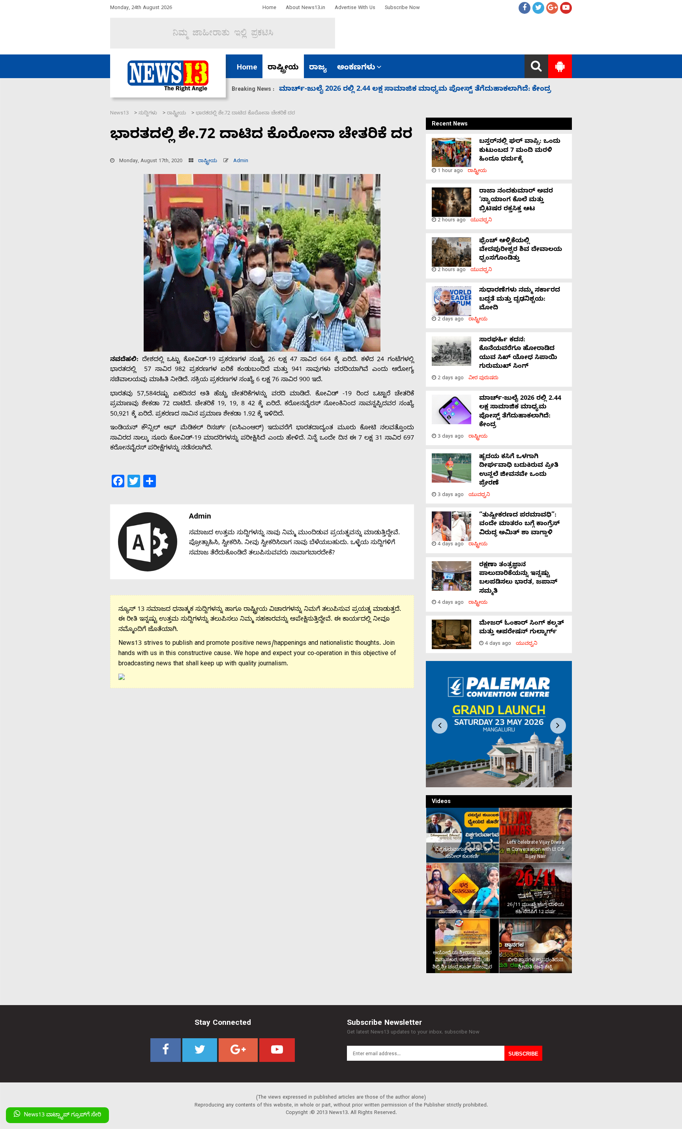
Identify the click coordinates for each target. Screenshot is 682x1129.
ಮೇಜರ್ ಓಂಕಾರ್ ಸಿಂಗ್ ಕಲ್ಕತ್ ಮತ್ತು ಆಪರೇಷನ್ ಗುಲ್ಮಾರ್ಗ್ (521, 628)
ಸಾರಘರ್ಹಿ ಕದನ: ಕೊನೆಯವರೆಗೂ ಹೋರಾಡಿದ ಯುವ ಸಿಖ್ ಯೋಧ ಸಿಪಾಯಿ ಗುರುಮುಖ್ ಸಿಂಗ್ (518, 353)
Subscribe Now (402, 8)
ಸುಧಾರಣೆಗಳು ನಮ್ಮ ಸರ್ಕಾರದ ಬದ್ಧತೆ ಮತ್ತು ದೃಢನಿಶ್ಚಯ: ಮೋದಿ (519, 299)
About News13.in (305, 8)
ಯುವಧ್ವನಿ (481, 220)
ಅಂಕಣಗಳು (356, 68)
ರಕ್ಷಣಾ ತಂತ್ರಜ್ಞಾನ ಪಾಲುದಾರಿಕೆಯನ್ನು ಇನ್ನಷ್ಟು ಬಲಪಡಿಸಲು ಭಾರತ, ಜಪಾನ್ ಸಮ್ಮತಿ (518, 578)
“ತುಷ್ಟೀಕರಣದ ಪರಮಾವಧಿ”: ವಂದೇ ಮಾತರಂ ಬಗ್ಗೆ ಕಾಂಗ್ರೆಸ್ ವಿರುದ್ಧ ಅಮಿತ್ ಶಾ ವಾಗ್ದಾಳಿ (519, 524)
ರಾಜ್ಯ (318, 68)
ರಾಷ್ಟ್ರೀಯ (283, 68)
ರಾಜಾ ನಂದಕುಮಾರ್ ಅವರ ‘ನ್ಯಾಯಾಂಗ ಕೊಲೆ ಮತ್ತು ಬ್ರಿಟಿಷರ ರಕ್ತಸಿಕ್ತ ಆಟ (516, 200)
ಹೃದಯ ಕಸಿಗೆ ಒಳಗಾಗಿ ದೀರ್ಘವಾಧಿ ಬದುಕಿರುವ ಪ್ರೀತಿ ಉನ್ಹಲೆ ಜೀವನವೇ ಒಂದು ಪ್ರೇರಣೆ (409, 90)
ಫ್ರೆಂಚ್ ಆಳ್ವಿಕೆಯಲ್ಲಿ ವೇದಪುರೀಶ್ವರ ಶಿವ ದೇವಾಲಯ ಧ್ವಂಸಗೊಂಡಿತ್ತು (520, 250)
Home (269, 8)
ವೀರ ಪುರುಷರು (483, 378)
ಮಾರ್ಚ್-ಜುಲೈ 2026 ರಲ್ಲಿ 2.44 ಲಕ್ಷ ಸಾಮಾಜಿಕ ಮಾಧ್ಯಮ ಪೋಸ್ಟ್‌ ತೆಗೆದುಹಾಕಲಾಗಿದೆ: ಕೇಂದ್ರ (520, 412)
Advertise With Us (355, 8)
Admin (240, 161)
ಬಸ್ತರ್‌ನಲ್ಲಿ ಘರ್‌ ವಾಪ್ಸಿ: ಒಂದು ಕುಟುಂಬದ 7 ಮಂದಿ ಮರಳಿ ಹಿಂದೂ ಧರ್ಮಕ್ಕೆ (519, 151)
